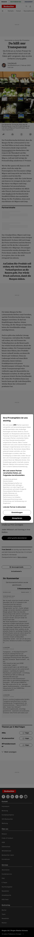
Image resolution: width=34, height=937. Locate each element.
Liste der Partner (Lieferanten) (14, 507)
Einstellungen (17, 512)
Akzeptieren (17, 518)
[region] (17, 468)
